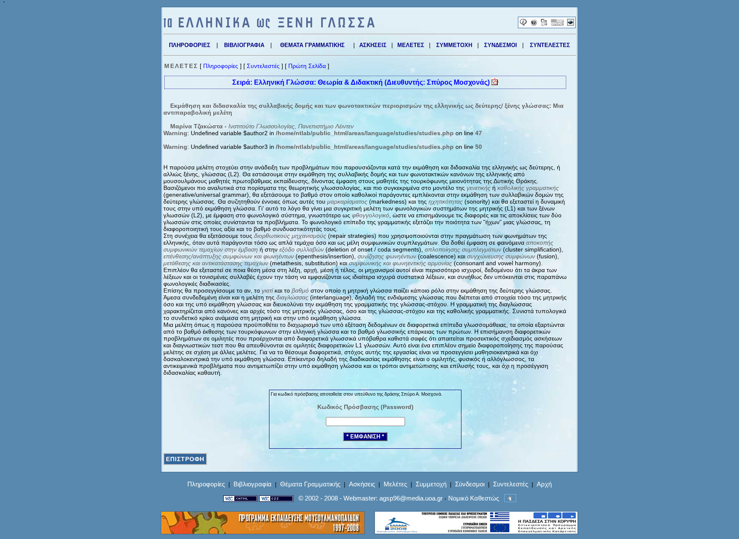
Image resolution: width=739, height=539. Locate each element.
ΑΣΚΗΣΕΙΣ (373, 45)
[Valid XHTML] (240, 498)
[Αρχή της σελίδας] (510, 498)
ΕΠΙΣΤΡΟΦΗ (185, 459)
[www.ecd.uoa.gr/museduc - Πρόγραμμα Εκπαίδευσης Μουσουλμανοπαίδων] (263, 532)
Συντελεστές (263, 65)
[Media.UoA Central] (570, 23)
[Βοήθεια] (533, 23)
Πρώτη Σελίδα (307, 65)
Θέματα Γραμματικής (310, 484)
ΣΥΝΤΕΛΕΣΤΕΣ (550, 45)
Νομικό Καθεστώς (473, 498)
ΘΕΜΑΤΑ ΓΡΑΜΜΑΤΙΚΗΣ (312, 45)
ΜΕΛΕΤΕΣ (410, 45)
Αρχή (544, 484)
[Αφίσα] (544, 23)
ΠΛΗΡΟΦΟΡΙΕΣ (189, 45)
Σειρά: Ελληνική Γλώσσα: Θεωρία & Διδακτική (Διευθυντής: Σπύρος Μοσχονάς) (361, 82)
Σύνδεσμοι (470, 484)
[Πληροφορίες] (523, 23)
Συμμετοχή (431, 484)
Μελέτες (395, 484)
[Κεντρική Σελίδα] (269, 26)
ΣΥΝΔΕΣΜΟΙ (500, 45)
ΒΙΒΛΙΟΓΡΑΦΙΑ (244, 45)
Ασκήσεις (362, 484)
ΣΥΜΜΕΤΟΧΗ (454, 45)
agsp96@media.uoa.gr (411, 498)
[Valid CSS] (276, 498)
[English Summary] (557, 23)
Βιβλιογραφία (253, 484)
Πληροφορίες (220, 65)
